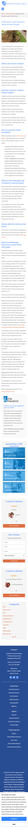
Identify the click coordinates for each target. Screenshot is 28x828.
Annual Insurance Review (14, 747)
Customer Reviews (14, 718)
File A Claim (14, 740)
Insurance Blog (10, 13)
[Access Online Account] (14, 488)
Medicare (14, 706)
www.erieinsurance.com (7, 391)
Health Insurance (14, 699)
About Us (14, 715)
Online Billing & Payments (14, 737)
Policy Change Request (14, 743)
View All (14, 637)
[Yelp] (17, 677)
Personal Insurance (14, 689)
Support (14, 733)
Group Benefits (14, 703)
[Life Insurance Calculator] (14, 476)
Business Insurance (14, 692)
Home (3, 13)
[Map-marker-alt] (11, 677)
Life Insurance (14, 696)
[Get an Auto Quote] (14, 453)
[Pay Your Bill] (14, 464)
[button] (2, 9)
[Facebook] (14, 677)
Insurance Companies (14, 721)
